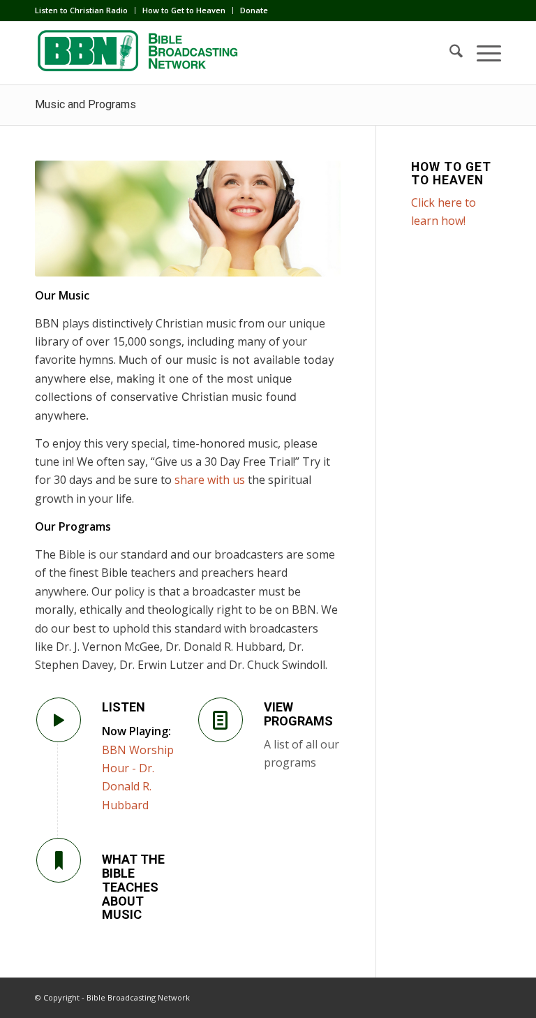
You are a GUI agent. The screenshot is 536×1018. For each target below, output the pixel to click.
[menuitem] (85, 10)
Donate (254, 10)
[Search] (449, 53)
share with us (209, 479)
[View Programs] (220, 720)
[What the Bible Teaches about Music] (58, 860)
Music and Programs (85, 104)
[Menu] (482, 53)
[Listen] (58, 720)
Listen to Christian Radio (81, 10)
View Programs (298, 714)
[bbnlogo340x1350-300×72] (139, 53)
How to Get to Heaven (183, 10)
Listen (123, 707)
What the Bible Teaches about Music (133, 887)
